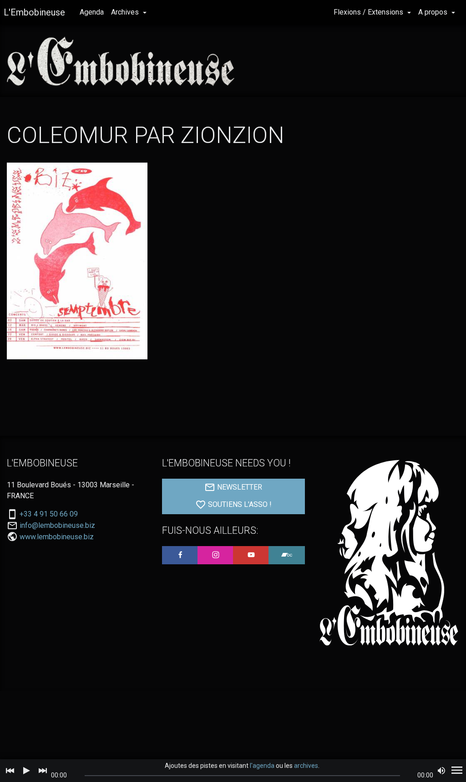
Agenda (92, 12)
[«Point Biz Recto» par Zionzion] (77, 261)
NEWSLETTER (238, 487)
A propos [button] (433, 12)
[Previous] (10, 770)
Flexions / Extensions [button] (369, 12)
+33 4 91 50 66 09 (49, 514)
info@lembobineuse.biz (57, 525)
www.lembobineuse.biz (57, 536)
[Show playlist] (457, 770)
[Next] (43, 770)
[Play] (26, 770)
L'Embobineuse (34, 12)
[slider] (242, 775)
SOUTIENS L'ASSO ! (239, 504)
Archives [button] (126, 12)
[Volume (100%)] (441, 770)
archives (306, 765)
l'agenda (262, 765)
